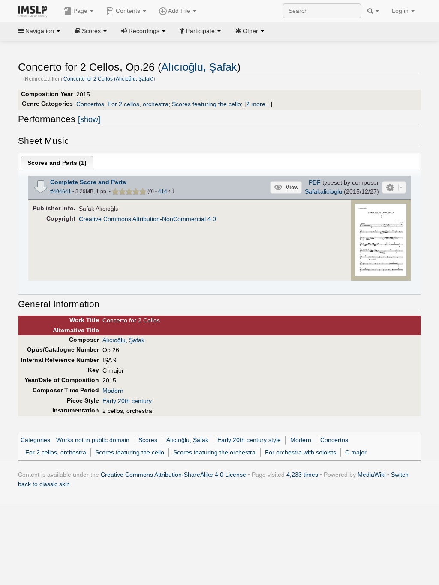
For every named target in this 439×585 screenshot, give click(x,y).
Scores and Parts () (57, 162)
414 (162, 191)
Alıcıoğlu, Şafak (199, 67)
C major (356, 452)
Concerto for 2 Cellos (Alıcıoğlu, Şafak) (108, 79)
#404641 (60, 191)
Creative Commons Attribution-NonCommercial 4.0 (147, 218)
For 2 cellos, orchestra (138, 104)
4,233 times (302, 474)
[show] (89, 119)
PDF (315, 182)
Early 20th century (127, 400)
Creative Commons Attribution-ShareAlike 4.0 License (173, 474)
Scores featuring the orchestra (214, 452)
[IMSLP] (34, 10)
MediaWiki (371, 474)
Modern (112, 390)
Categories (35, 439)
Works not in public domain (92, 439)
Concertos (90, 104)
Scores (147, 439)
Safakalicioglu (323, 191)
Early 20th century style (249, 439)
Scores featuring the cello (206, 104)
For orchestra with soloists (300, 452)
